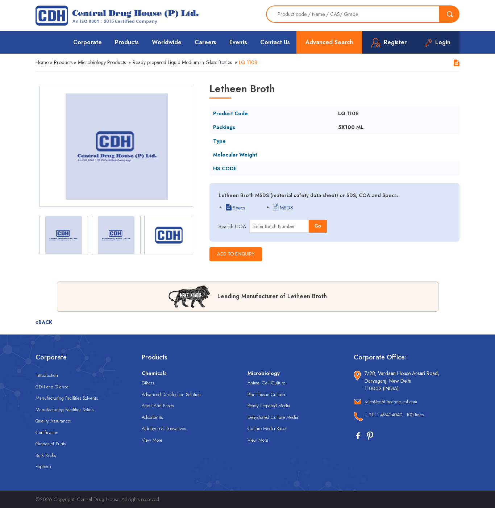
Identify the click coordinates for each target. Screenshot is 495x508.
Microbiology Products (102, 62)
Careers (205, 42)
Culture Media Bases (267, 428)
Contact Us (275, 42)
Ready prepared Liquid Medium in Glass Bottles (182, 62)
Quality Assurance (53, 420)
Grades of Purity (51, 443)
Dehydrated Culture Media (273, 417)
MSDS (285, 207)
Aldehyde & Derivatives (164, 428)
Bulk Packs (46, 455)
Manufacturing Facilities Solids (64, 409)
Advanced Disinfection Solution (171, 394)
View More (152, 440)
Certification (47, 432)
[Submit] (449, 14)
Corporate (87, 42)
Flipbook (43, 466)
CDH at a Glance (52, 386)
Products (127, 42)
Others (148, 382)
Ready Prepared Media (269, 405)
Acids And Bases (158, 405)
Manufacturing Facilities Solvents (67, 398)
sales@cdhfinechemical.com (391, 401)
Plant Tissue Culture (266, 394)
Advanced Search (329, 42)
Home (42, 62)
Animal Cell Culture (266, 382)
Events (238, 42)
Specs (238, 207)
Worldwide (167, 42)
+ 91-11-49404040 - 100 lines (394, 414)
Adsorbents (152, 417)
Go (318, 226)
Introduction (47, 375)
